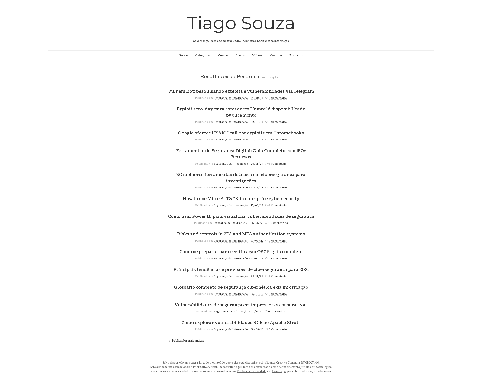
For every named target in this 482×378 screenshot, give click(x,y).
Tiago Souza (241, 23)
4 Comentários (278, 223)
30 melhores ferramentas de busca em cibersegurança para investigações (241, 178)
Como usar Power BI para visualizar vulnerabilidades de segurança (241, 216)
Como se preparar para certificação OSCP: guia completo (241, 252)
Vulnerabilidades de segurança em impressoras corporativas (241, 305)
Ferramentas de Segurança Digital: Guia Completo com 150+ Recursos (241, 154)
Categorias (203, 55)
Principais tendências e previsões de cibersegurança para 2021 (241, 270)
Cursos (223, 55)
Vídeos (257, 55)
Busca (293, 55)
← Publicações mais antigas (186, 340)
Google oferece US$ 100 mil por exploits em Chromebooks (241, 133)
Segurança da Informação (231, 97)
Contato (276, 55)
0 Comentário (278, 97)
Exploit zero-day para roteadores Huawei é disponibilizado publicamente (241, 112)
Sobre (183, 55)
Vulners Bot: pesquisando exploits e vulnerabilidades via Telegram (241, 91)
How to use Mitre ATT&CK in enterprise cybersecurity (241, 199)
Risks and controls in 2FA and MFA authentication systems (241, 234)
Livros (240, 55)
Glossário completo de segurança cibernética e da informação (241, 287)
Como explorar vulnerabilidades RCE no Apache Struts (241, 323)
